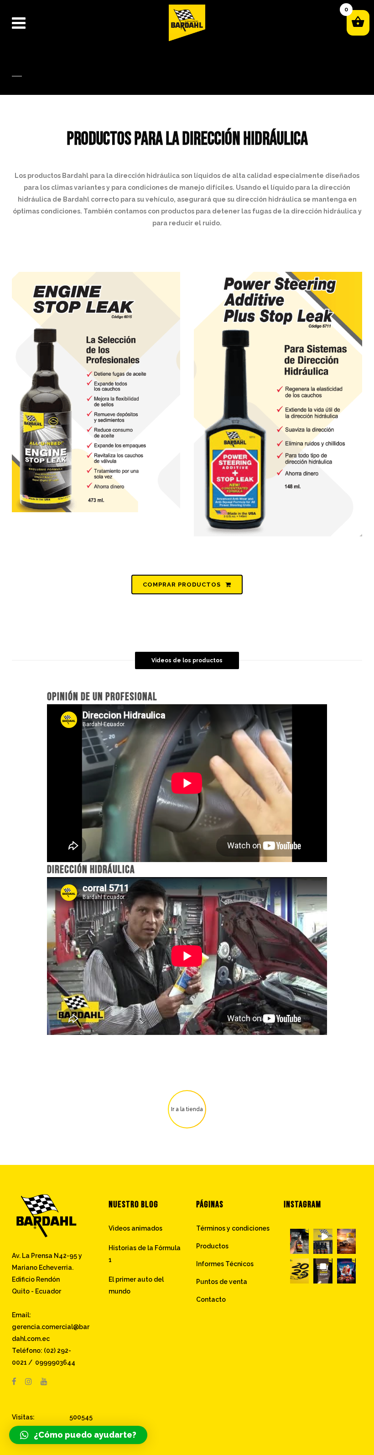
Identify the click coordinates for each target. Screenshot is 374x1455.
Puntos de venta (221, 1281)
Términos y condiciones (233, 1228)
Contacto (211, 1299)
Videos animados (135, 1228)
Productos (212, 1246)
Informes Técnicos (225, 1264)
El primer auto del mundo (136, 1285)
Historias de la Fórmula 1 (145, 1253)
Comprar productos (182, 584)
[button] (299, 1241)
